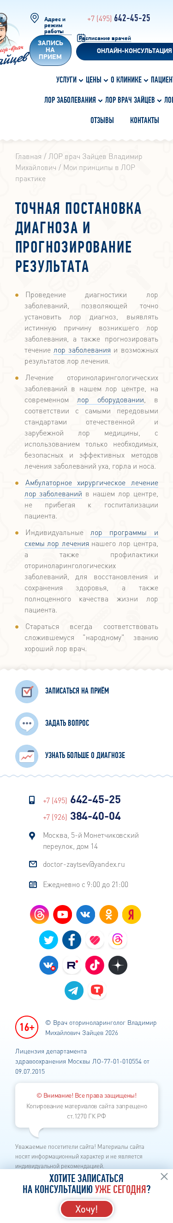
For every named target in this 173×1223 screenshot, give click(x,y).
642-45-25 (118, 18)
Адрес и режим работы (55, 26)
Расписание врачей (105, 38)
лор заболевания (82, 349)
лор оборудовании (110, 399)
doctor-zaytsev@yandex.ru (84, 864)
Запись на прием (50, 50)
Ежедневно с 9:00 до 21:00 (86, 884)
